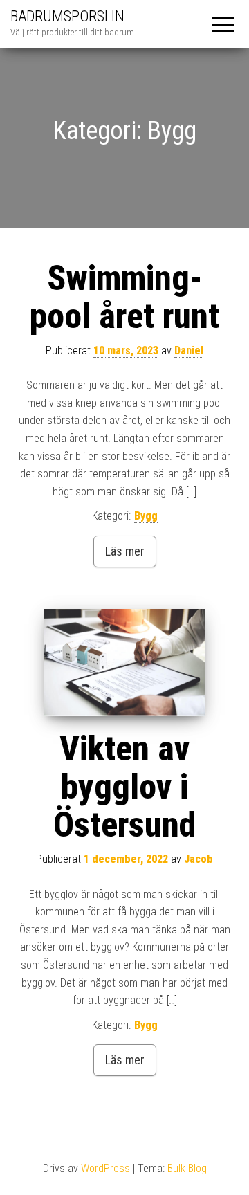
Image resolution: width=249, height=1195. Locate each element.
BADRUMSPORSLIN (67, 16)
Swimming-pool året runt (124, 297)
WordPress (105, 1168)
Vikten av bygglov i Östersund (124, 787)
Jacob (198, 859)
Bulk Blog (187, 1168)
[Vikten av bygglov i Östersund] (124, 662)
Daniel (188, 350)
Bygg (146, 515)
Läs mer (125, 551)
